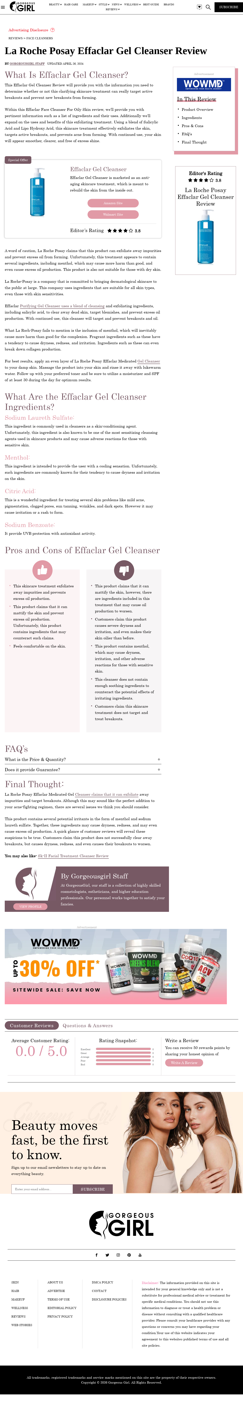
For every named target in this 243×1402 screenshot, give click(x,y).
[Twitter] (107, 1255)
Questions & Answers (88, 1025)
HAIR (15, 1291)
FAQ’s (187, 134)
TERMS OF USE (58, 1299)
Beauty (54, 4)
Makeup (88, 4)
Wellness (131, 4)
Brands (169, 4)
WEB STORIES (21, 1325)
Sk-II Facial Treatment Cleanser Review (73, 856)
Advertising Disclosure (28, 30)
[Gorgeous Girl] (22, 11)
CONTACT (99, 1291)
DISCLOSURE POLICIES (109, 1299)
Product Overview (197, 109)
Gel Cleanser (148, 361)
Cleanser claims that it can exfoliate (106, 794)
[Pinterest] (129, 1255)
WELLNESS (19, 1308)
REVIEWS (18, 1316)
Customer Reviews (32, 1025)
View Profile (30, 906)
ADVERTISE (56, 1291)
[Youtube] (140, 1255)
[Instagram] (118, 1255)
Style (103, 4)
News (115, 4)
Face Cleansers (39, 38)
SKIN (15, 1282)
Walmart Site (113, 214)
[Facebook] (97, 1255)
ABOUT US (55, 1282)
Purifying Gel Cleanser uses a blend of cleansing (62, 306)
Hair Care (71, 4)
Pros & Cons (192, 126)
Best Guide (151, 4)
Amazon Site (113, 203)
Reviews (111, 9)
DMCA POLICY (102, 1282)
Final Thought (194, 142)
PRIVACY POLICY (60, 1316)
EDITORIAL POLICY (62, 1308)
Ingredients (192, 117)
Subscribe (228, 7)
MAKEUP (18, 1299)
